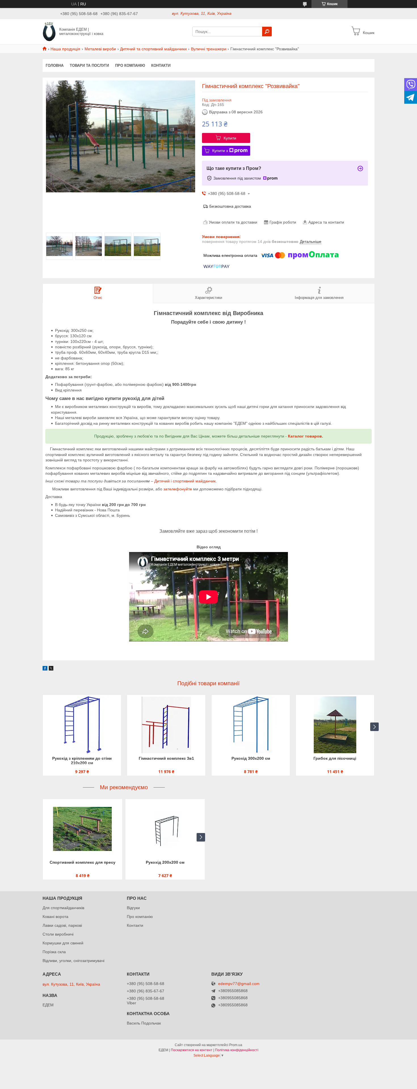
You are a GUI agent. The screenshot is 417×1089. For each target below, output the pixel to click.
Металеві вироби (100, 49)
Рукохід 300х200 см (250, 758)
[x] (51, 669)
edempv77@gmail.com (239, 984)
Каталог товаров (305, 436)
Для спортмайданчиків (63, 907)
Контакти (160, 65)
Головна (55, 65)
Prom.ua (235, 1045)
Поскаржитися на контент (191, 1050)
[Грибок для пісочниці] (335, 724)
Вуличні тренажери (208, 49)
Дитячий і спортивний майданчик (185, 481)
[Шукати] (267, 31)
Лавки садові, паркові (62, 925)
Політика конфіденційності (236, 1050)
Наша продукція (65, 49)
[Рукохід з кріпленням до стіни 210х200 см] (82, 724)
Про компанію (130, 65)
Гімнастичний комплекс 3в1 (166, 758)
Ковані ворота (55, 916)
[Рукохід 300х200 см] (250, 724)
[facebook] (45, 669)
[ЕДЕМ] (49, 31)
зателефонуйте (177, 489)
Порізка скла (54, 952)
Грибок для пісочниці (334, 758)
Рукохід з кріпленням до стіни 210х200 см (82, 760)
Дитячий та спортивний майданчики (153, 49)
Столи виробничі (58, 934)
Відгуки (133, 907)
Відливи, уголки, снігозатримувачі (73, 960)
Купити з (220, 150)
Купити (230, 138)
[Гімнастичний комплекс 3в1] (166, 724)
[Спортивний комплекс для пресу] (82, 828)
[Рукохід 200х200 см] (165, 828)
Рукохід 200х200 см (165, 862)
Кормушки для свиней (63, 943)
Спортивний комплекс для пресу (82, 862)
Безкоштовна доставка (230, 206)
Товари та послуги (89, 65)
